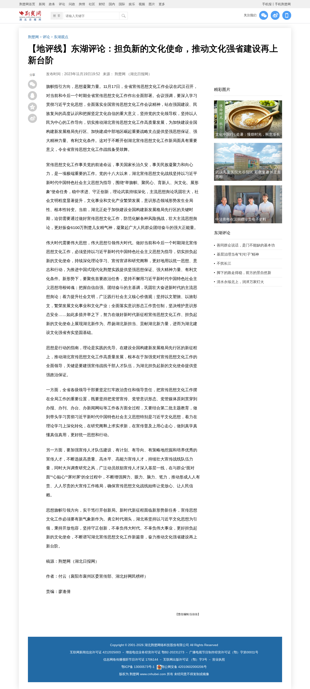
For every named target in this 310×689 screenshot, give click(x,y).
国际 (122, 4)
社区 (92, 4)
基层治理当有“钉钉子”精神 (238, 254)
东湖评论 (222, 233)
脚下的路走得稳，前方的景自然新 (244, 273)
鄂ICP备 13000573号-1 (138, 667)
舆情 (82, 4)
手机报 (267, 4)
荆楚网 (33, 37)
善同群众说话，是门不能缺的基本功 (246, 245)
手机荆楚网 (283, 4)
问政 (72, 4)
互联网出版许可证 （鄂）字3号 (185, 659)
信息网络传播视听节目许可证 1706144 (130, 659)
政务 (52, 4)
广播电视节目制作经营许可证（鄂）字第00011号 (223, 652)
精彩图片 (222, 89)
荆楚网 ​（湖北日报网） (133, 74)
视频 (142, 4)
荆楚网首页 (27, 4)
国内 (112, 4)
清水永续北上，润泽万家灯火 (240, 282)
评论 (62, 4)
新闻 (42, 4)
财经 (102, 4)
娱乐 (132, 4)
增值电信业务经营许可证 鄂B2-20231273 (155, 652)
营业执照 (218, 659)
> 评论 (45, 37)
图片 (152, 4)
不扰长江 (224, 263)
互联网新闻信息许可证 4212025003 (95, 652)
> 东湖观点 (59, 37)
